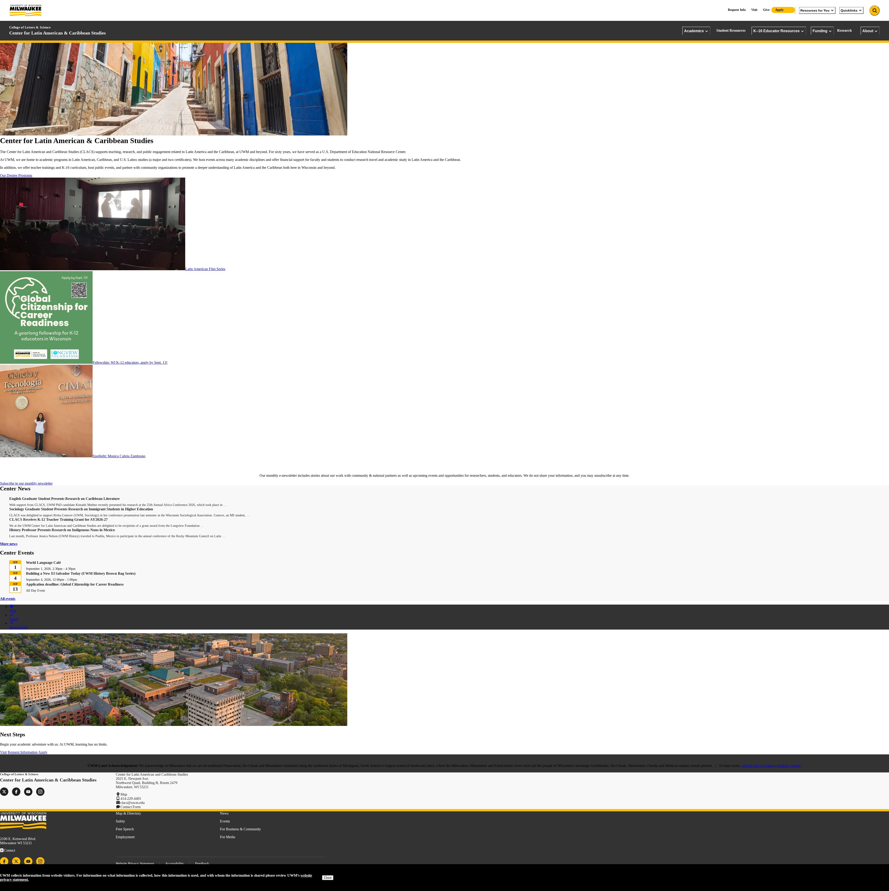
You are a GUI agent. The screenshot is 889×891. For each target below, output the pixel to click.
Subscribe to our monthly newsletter (26, 483)
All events (7, 599)
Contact (9, 850)
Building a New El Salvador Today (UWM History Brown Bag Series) (80, 573)
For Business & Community (240, 829)
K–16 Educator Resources (776, 31)
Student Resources (730, 30)
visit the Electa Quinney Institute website (771, 766)
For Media (227, 837)
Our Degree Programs (16, 175)
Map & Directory (128, 813)
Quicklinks (849, 10)
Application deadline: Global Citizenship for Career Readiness (75, 584)
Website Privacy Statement (135, 863)
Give (766, 10)
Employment (125, 837)
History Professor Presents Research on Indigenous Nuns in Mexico (62, 530)
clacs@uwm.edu (132, 803)
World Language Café (43, 563)
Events (225, 821)
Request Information (23, 752)
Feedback (202, 863)
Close (328, 877)
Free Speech (125, 829)
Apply (779, 10)
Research (844, 30)
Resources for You (815, 10)
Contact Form (130, 807)
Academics (694, 31)
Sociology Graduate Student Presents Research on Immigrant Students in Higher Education (81, 509)
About (867, 31)
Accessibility (174, 863)
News (224, 813)
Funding (820, 31)
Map (123, 794)
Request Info (737, 10)
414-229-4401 (130, 798)
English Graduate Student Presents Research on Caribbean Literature (64, 499)
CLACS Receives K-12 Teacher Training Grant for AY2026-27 (58, 519)
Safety (120, 821)
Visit (754, 10)
